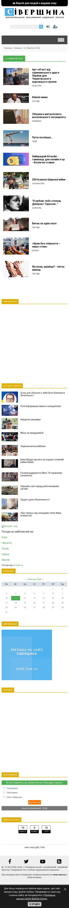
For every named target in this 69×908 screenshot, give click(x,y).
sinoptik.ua (18, 565)
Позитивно (12, 788)
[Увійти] (47, 27)
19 (25, 603)
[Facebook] (9, 862)
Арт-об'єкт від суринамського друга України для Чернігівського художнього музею (45, 75)
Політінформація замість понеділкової (40, 406)
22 (53, 603)
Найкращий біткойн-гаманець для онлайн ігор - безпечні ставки (48, 159)
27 (34, 607)
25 (15, 607)
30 (62, 607)
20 (34, 603)
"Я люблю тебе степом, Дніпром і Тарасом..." (46, 202)
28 (44, 607)
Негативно (12, 792)
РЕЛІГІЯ (35, 250)
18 (15, 603)
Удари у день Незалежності (35, 499)
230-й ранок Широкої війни (48, 179)
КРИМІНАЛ (36, 121)
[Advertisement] (34, 341)
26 (25, 607)
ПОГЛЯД (35, 101)
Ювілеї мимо (40, 97)
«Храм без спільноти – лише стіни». (46, 245)
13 (34, 598)
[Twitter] (26, 862)
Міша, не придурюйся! (31, 433)
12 (25, 598)
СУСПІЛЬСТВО (38, 183)
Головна (8, 48)
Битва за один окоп (44, 223)
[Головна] (34, 17)
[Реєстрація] (55, 27)
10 (6, 598)
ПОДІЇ (34, 141)
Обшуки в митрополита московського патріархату (49, 116)
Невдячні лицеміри (30, 419)
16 (62, 598)
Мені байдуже (14, 797)
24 (6, 607)
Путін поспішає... (42, 137)
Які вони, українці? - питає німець (48, 268)
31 (6, 612)
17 (6, 603)
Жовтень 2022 (34, 579)
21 (44, 603)
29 (53, 607)
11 (15, 598)
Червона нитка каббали (32, 446)
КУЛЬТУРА (36, 85)
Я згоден (34, 904)
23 (62, 603)
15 (53, 598)
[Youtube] (42, 862)
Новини (18, 48)
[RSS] (59, 862)
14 (44, 598)
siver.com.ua (59, 874)
